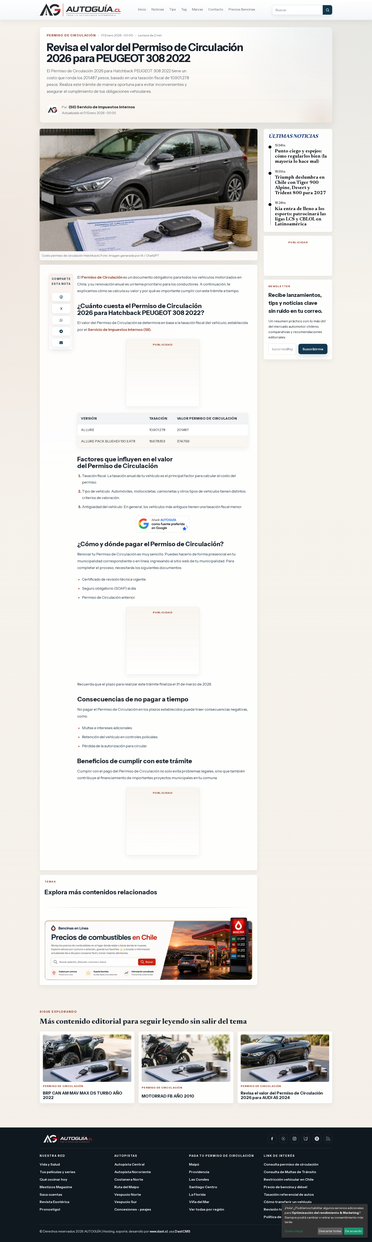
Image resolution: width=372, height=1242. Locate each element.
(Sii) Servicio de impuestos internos (102, 107)
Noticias (157, 9)
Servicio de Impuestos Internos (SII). (119, 329)
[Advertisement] (162, 376)
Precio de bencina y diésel (285, 1187)
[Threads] (317, 1138)
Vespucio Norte (127, 1194)
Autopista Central (129, 1164)
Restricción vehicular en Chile (289, 1179)
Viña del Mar (199, 1202)
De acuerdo (353, 1231)
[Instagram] (294, 1138)
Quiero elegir (294, 1231)
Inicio (142, 9)
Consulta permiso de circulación (291, 1164)
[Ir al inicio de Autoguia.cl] (80, 9)
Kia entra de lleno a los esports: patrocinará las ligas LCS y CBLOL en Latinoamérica (300, 217)
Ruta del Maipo (126, 1187)
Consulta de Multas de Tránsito (290, 1172)
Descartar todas (330, 1231)
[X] (283, 1138)
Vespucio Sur (125, 1202)
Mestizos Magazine (56, 1187)
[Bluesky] (305, 1138)
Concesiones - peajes (132, 1209)
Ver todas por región (206, 1209)
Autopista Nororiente (132, 1172)
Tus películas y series (57, 1172)
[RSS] (328, 1138)
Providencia (199, 1172)
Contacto (215, 9)
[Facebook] (272, 1138)
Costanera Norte (128, 1179)
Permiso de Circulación (71, 35)
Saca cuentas (51, 1194)
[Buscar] (327, 10)
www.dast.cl (159, 1231)
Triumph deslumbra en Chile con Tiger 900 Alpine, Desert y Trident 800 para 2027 (300, 185)
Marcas (197, 9)
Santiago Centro (203, 1187)
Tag (184, 9)
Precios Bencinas (241, 9)
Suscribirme (312, 349)
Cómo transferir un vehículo (288, 1202)
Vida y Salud (50, 1164)
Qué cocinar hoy (53, 1179)
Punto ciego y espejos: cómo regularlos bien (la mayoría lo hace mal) (301, 156)
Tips (172, 9)
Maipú (194, 1164)
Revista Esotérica (54, 1202)
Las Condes (199, 1179)
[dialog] (325, 1221)
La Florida (197, 1194)
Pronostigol (50, 1209)
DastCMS (182, 1231)
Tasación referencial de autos (289, 1194)
